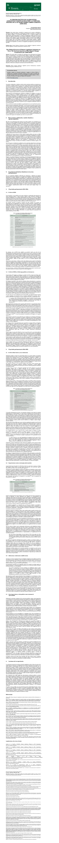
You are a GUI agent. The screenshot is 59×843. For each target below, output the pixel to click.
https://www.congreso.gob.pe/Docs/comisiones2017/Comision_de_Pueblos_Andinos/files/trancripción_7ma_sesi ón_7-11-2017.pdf (23, 748)
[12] (30, 336)
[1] (23, 104)
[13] (39, 339)
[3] (17, 144)
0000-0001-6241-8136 (37, 29)
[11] (10, 330)
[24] (12, 537)
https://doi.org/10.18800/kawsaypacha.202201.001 (14, 16)
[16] (10, 431)
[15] (36, 426)
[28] (37, 616)
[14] (18, 377)
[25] (28, 542)
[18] (30, 441)
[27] (30, 574)
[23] (21, 508)
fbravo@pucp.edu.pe (14, 77)
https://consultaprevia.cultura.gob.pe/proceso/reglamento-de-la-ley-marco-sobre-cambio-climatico (23, 768)
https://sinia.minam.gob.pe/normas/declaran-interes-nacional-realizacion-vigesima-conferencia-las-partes (23, 760)
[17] (10, 433)
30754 (7, 106)
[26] (15, 561)
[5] (31, 295)
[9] (14, 313)
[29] (17, 639)
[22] (6, 820)
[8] (18, 308)
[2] (31, 114)
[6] (14, 301)
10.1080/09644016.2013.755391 (14, 706)
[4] (10, 185)
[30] (12, 652)
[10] (9, 314)
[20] (30, 448)
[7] (24, 307)
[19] (29, 443)
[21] (30, 475)
